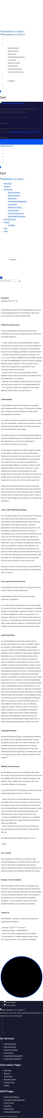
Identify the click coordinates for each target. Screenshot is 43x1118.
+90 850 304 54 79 (33, 132)
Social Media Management (16, 57)
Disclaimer (8, 1106)
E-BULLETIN (4, 10)
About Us (7, 42)
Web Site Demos (10, 75)
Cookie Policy (9, 1109)
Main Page (7, 39)
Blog (5, 84)
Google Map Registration (16, 72)
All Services (8, 45)
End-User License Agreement (14, 1100)
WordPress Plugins (14, 63)
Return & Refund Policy (12, 1112)
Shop (6, 87)
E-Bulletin (11, 81)
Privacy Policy (9, 1103)
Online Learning (13, 66)
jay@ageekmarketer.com (8, 7)
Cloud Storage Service (15, 69)
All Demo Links (9, 1082)
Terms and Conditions (11, 1097)
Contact (7, 78)
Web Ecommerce (13, 51)
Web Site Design (13, 48)
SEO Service (12, 54)
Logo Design (12, 60)
